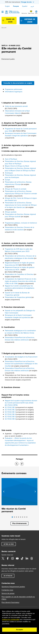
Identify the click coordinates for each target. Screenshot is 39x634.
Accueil (4, 28)
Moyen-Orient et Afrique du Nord (17, 166)
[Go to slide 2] (15, 518)
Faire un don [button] (31, 13)
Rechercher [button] (24, 13)
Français (16, 6)
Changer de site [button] (26, 2)
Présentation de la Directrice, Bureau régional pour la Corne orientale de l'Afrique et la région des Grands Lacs (21, 204)
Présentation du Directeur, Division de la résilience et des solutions (19, 228)
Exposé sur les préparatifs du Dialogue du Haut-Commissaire (20, 311)
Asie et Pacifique (11, 159)
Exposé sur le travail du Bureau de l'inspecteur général (17, 293)
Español (24, 6)
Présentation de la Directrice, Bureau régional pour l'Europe (18, 183)
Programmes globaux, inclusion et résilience (21, 223)
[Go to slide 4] (19, 518)
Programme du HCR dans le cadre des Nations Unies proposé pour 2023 (18, 250)
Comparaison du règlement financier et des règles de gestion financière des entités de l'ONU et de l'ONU (20, 281)
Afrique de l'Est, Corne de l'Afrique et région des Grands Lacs (21, 199)
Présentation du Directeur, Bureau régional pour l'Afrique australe (20, 215)
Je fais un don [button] (8, 544)
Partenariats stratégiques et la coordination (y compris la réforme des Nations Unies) (20, 331)
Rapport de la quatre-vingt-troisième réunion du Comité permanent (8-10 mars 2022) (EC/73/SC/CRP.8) (21, 402)
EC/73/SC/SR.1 (10, 407)
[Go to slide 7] (25, 518)
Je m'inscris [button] (7, 575)
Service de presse (8, 593)
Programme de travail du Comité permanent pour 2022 (21, 129)
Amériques (9, 173)
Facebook (7, 558)
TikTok (22, 558)
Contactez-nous (7, 590)
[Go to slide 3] (17, 518)
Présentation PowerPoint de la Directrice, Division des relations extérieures (20, 338)
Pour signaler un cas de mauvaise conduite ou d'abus (18, 598)
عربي (32, 6)
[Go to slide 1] (13, 518)
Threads (31, 558)
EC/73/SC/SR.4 (10, 414)
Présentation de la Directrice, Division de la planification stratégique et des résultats (20, 257)
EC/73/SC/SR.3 (10, 412)
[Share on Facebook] (22, 464)
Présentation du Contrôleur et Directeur (19, 274)
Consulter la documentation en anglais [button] (17, 83)
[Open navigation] (3, 12)
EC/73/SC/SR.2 (10, 409)
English (7, 6)
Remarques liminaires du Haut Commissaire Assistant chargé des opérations (20, 134)
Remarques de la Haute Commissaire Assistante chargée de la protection (18, 316)
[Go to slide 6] (23, 518)
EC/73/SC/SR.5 (10, 416)
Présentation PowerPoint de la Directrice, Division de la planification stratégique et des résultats (21, 363)
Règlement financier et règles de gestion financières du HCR (19, 264)
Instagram (12, 558)
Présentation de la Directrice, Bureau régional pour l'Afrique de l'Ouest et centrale (21, 192)
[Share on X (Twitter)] (17, 464)
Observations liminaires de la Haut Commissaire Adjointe (17, 112)
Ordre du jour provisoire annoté (16, 106)
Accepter (19, 629)
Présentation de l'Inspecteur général (18, 297)
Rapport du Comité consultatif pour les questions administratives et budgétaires (19, 287)
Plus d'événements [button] (19, 523)
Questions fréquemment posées (13, 586)
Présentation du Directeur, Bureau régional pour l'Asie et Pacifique (20, 162)
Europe (7, 179)
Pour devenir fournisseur (10, 602)
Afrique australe (10, 212)
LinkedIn (26, 558)
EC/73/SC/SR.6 (10, 419)
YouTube (17, 558)
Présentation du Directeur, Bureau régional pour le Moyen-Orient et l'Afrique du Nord (20, 169)
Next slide (35, 491)
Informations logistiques (13, 91)
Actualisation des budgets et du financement (21, 357)
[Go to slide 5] (21, 518)
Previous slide (4, 491)
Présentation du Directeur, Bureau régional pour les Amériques (20, 176)
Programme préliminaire (13, 89)
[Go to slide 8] (27, 518)
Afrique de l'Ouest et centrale (15, 189)
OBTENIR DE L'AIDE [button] (29, 20)
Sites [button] (36, 13)
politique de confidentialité (10, 619)
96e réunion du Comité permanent (14, 510)
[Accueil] (12, 12)
